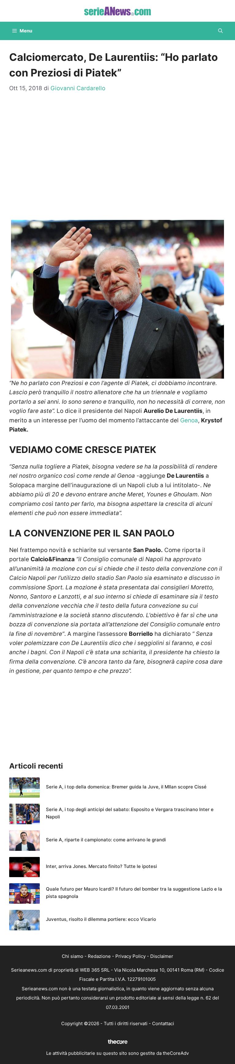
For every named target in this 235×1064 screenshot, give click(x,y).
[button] (220, 31)
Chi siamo (72, 956)
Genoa (189, 420)
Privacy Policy (130, 956)
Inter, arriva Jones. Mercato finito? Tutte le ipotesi (101, 866)
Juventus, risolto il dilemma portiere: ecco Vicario (101, 919)
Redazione (99, 956)
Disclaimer (161, 956)
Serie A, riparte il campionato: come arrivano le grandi (106, 840)
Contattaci (163, 1023)
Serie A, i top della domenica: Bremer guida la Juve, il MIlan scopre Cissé (126, 787)
